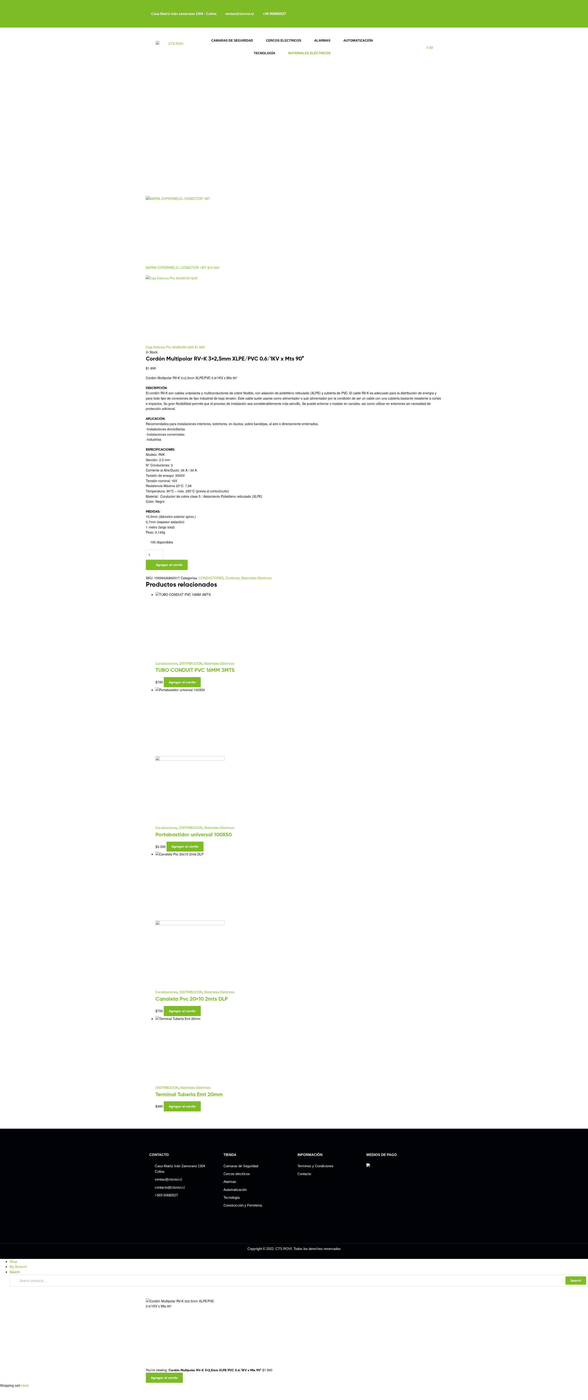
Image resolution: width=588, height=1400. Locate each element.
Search (576, 1280)
